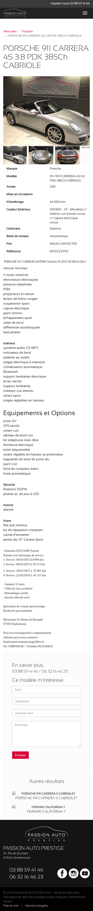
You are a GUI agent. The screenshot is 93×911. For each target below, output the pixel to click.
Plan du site (11, 905)
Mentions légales (36, 905)
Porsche (27, 31)
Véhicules (10, 31)
